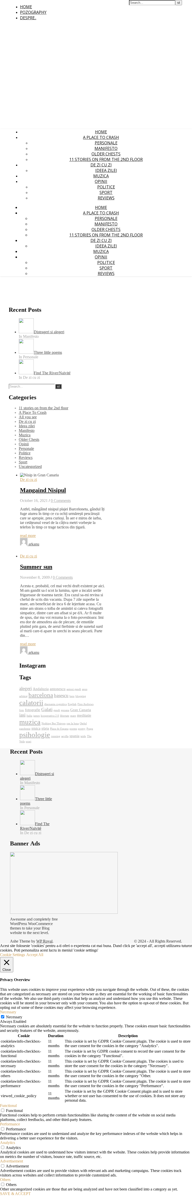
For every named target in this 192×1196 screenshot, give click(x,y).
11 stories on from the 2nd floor (106, 159)
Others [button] (5, 1179)
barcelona (40, 694)
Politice (106, 187)
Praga (89, 728)
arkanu (33, 544)
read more (28, 535)
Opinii (101, 181)
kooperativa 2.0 (50, 715)
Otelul (83, 723)
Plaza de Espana (59, 728)
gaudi (57, 710)
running (55, 736)
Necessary (14, 1017)
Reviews (106, 198)
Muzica (101, 176)
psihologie (34, 735)
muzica (29, 722)
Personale (106, 143)
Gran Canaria (80, 710)
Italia (29, 715)
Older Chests (106, 154)
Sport (106, 192)
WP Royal (44, 941)
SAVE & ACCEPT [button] (15, 1193)
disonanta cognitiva (55, 704)
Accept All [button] (34, 955)
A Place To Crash (101, 137)
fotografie (32, 710)
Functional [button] (8, 1105)
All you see (28, 417)
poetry (82, 728)
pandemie (24, 728)
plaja (45, 728)
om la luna (72, 723)
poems (73, 728)
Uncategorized (30, 466)
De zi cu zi (101, 165)
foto (21, 710)
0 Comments (61, 500)
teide (83, 736)
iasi (22, 715)
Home (26, 7)
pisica (36, 728)
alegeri (25, 688)
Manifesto (106, 148)
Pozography (33, 12)
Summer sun (36, 566)
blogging (81, 696)
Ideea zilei (106, 170)
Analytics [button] (7, 1142)
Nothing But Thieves (54, 723)
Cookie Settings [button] (12, 955)
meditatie (84, 715)
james (36, 715)
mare (73, 715)
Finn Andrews (86, 704)
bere (72, 696)
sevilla (64, 736)
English (72, 704)
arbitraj (23, 696)
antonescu (58, 689)
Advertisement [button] (11, 1161)
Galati (46, 709)
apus (84, 689)
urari (28, 741)
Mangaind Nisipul (43, 490)
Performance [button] (10, 1124)
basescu (61, 695)
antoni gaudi (73, 689)
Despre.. (28, 18)
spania (75, 736)
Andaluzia (41, 689)
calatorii (31, 703)
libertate (64, 715)
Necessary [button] (8, 1012)
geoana (65, 710)
